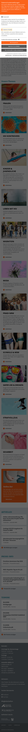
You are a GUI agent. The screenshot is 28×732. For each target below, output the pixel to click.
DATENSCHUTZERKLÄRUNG (20, 55)
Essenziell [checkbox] (6, 17)
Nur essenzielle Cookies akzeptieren (14, 50)
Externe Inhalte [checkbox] (7, 29)
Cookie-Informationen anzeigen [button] (9, 39)
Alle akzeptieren (14, 42)
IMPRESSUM (8, 55)
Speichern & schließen (14, 46)
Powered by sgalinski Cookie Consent (16, 53)
